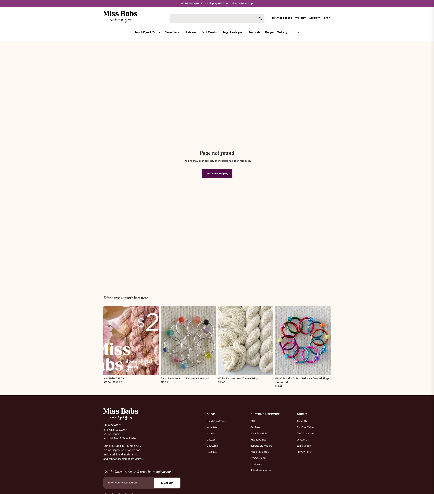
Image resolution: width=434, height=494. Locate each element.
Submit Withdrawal (260, 470)
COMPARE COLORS (282, 18)
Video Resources (259, 452)
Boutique (212, 452)
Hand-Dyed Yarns (216, 421)
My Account (256, 464)
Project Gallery (258, 458)
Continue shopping (217, 173)
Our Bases (255, 427)
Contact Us (303, 439)
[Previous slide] (108, 340)
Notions (211, 433)
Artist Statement (305, 433)
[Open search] (217, 18)
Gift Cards (212, 446)
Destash (211, 439)
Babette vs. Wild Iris (261, 446)
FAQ (252, 421)
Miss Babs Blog (258, 439)
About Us (302, 421)
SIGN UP (167, 482)
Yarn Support (304, 446)
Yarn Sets (212, 427)
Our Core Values (305, 427)
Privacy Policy (304, 452)
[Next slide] (154, 340)
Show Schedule (258, 433)
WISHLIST (300, 18)
